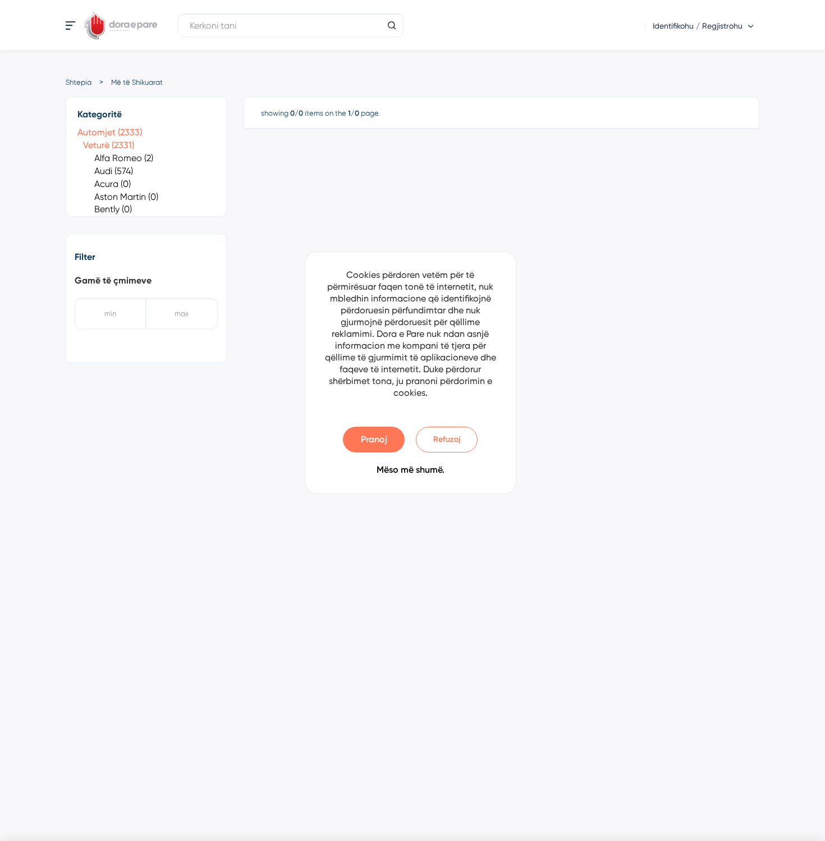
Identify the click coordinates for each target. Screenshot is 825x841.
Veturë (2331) (108, 145)
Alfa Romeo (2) (123, 158)
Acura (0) (112, 184)
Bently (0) (113, 209)
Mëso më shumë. (410, 469)
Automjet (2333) (109, 132)
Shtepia (78, 82)
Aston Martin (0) (126, 196)
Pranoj (374, 439)
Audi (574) (113, 171)
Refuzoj (447, 439)
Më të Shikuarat (137, 82)
